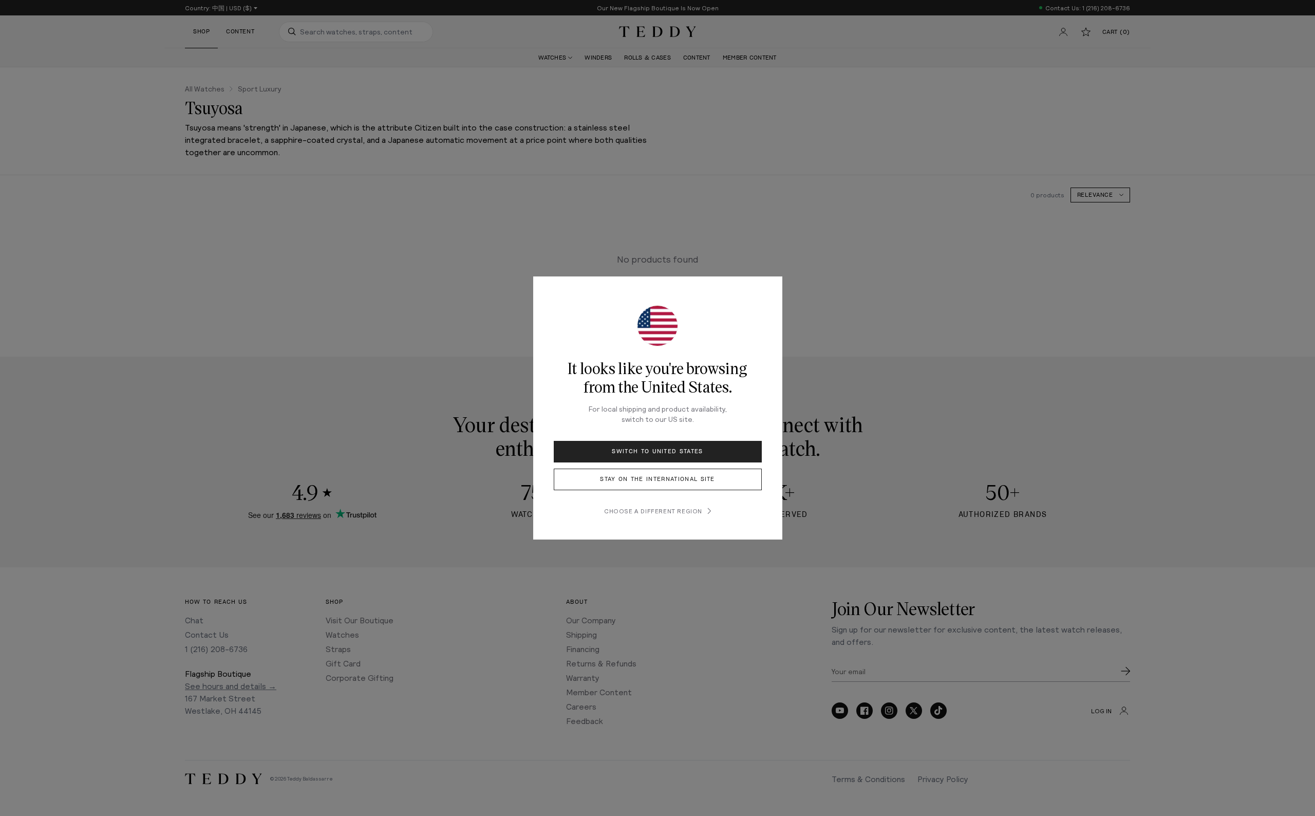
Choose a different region (653, 510)
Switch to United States (657, 451)
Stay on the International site (657, 479)
